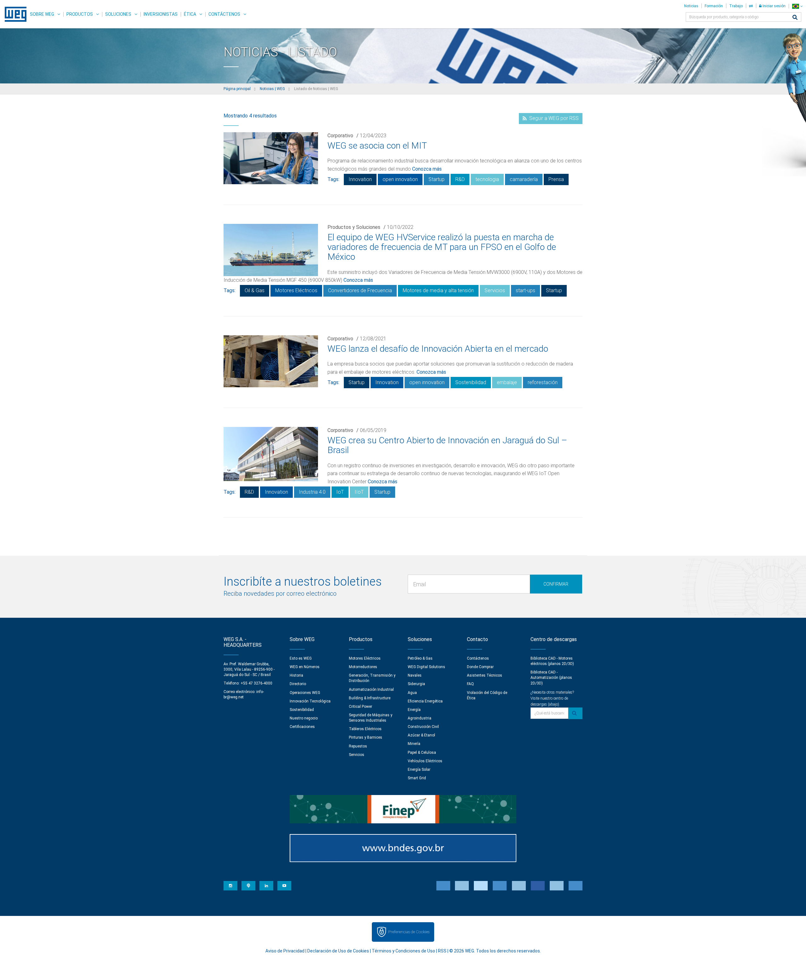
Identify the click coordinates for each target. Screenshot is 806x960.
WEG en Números (305, 667)
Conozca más (427, 169)
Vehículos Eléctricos (425, 761)
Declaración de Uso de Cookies (338, 950)
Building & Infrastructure (369, 698)
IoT (340, 492)
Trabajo (736, 6)
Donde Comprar (480, 667)
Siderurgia (416, 684)
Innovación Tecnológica (310, 701)
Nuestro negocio (304, 718)
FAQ (470, 684)
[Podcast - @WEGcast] (248, 885)
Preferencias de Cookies (408, 931)
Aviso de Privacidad (284, 950)
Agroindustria (419, 718)
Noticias (691, 6)
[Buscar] (795, 17)
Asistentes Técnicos (484, 675)
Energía (414, 709)
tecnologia (487, 179)
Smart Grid (417, 778)
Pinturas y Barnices (365, 737)
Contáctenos (224, 14)
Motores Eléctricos (296, 290)
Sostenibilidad (470, 382)
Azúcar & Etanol (421, 735)
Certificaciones (302, 726)
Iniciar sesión (774, 6)
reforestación (543, 382)
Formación (714, 6)
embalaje (507, 382)
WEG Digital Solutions (426, 667)
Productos (79, 14)
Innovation (360, 179)
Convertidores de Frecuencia (360, 290)
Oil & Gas (254, 290)
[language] (797, 6)
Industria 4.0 (312, 492)
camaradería (524, 179)
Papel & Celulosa (422, 752)
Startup (437, 179)
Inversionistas (161, 14)
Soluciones (118, 14)
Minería (414, 743)
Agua (412, 692)
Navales (415, 675)
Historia (296, 675)
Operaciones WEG (305, 692)
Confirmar (555, 584)
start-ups (525, 290)
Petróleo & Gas (420, 658)
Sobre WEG (42, 14)
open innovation (400, 179)
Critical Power (360, 706)
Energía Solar (419, 769)
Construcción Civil (423, 726)
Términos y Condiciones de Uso (403, 950)
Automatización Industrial (371, 689)
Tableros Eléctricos (365, 729)
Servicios (495, 290)
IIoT (359, 492)
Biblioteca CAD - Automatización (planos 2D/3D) (551, 677)
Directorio (298, 684)
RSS (442, 950)
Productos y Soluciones (353, 227)
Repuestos (358, 746)
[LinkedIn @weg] (266, 885)
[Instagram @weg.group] (230, 885)
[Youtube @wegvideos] (284, 885)
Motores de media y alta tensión (438, 290)
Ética (190, 14)
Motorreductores (363, 667)
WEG (13, 14)
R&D (460, 179)
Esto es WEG (301, 658)
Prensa (556, 179)
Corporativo (340, 136)
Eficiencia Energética (425, 701)
